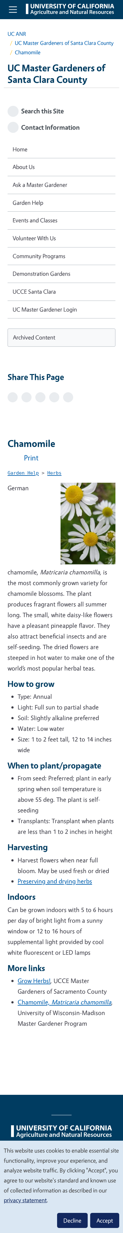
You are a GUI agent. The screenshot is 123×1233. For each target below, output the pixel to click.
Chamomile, (64, 1002)
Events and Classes (35, 220)
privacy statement (25, 1200)
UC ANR (17, 33)
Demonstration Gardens (41, 273)
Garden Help (28, 202)
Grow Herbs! (34, 981)
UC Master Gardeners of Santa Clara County (64, 43)
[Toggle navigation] (13, 9)
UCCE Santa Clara (34, 291)
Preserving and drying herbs (55, 881)
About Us (24, 167)
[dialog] (61, 1186)
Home (20, 149)
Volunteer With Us (34, 238)
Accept (105, 1220)
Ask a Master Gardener (40, 184)
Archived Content (34, 337)
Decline (72, 1220)
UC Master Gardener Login (45, 309)
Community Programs (39, 256)
